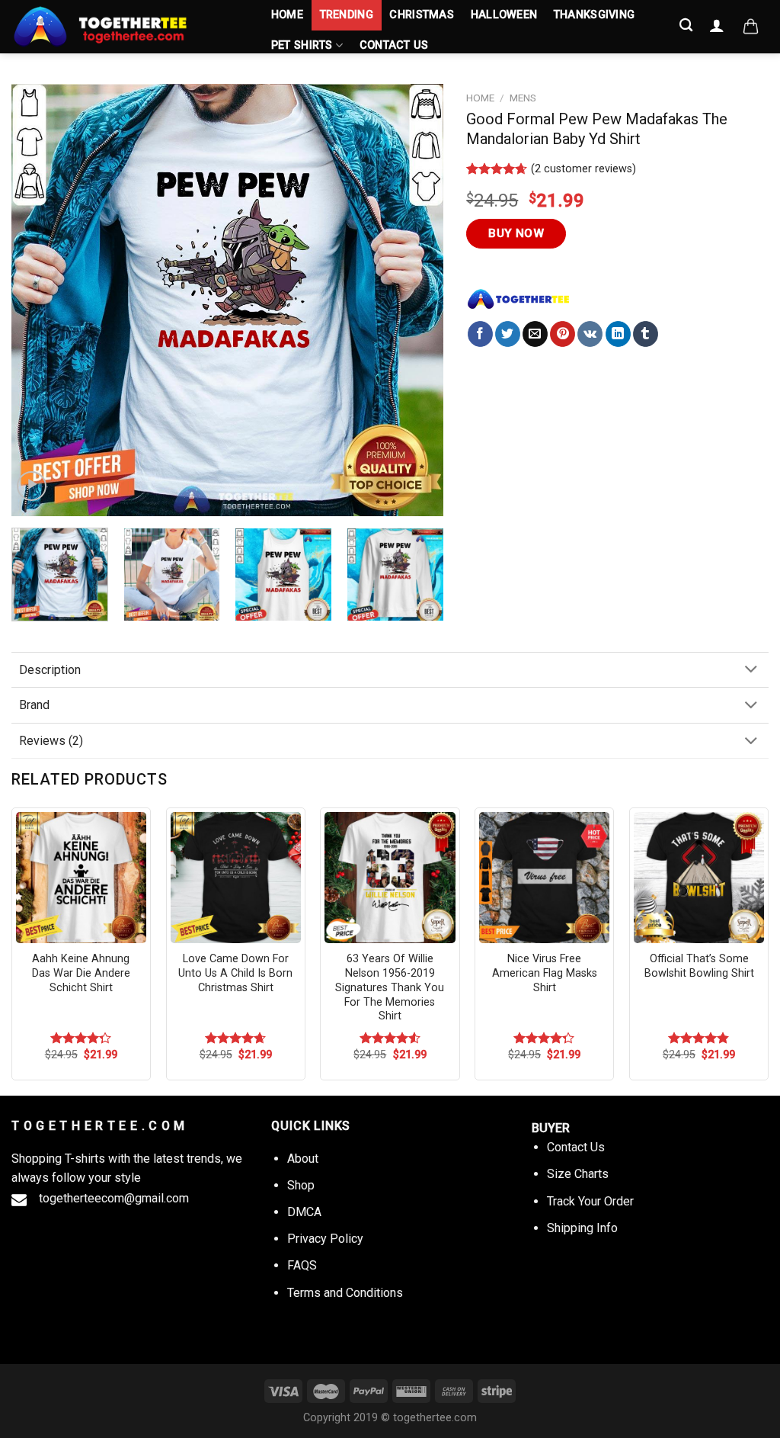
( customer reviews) (583, 168)
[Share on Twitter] (507, 334)
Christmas (421, 14)
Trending (346, 14)
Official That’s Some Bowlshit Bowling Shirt (699, 966)
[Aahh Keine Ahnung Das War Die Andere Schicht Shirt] (81, 877)
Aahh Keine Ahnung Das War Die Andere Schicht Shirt (81, 972)
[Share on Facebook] (480, 334)
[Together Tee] (518, 299)
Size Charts (578, 1174)
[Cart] (751, 26)
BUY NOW (516, 233)
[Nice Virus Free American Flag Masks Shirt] (544, 877)
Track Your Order (590, 1201)
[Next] (416, 300)
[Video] (31, 486)
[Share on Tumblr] (645, 334)
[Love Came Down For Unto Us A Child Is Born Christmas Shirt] (236, 877)
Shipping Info (582, 1228)
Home (287, 14)
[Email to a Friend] (535, 334)
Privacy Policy (325, 1238)
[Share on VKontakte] (590, 334)
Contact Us (394, 45)
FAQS (302, 1265)
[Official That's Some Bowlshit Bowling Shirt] (699, 877)
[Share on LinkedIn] (618, 334)
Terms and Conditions (345, 1293)
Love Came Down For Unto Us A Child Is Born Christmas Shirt (235, 972)
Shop (301, 1185)
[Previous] (39, 300)
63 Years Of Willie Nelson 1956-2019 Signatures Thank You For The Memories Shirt (389, 987)
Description (50, 670)
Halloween (504, 14)
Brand (34, 705)
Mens (523, 97)
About (302, 1158)
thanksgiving (594, 14)
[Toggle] (751, 670)
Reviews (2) (51, 740)
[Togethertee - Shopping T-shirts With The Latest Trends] (125, 26)
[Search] (687, 26)
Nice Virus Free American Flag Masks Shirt (544, 972)
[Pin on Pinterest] (562, 334)
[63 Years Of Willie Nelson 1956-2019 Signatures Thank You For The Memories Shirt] (389, 877)
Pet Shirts (302, 45)
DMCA (304, 1212)
